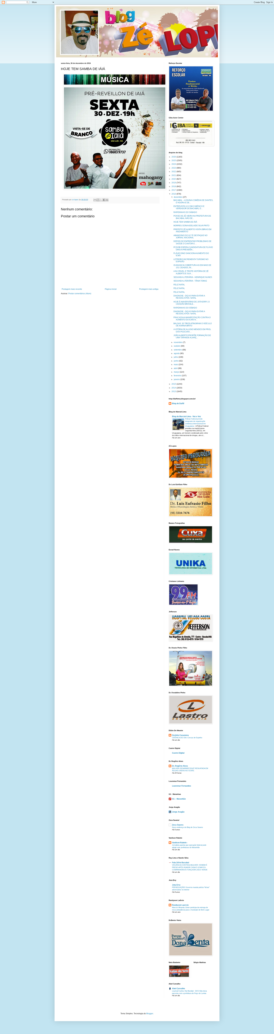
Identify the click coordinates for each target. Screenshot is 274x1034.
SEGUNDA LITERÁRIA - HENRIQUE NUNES (192, 277)
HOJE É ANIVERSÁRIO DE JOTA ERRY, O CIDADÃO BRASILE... (191, 303)
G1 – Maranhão (179, 799)
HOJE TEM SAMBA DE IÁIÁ (185, 222)
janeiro (177, 379)
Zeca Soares (177, 825)
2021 (174, 175)
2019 (174, 183)
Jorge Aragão (178, 812)
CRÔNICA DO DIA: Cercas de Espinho (187, 738)
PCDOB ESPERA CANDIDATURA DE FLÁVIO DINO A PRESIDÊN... (193, 248)
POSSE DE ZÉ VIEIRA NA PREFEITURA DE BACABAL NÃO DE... (192, 217)
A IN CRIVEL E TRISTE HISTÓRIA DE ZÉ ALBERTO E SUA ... (191, 272)
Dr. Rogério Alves (180, 766)
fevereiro (178, 376)
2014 (174, 388)
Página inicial (111, 289)
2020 (174, 179)
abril (176, 368)
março (177, 372)
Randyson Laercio (180, 905)
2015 (174, 384)
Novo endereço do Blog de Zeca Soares (187, 827)
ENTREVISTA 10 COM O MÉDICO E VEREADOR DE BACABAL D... (188, 207)
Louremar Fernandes (181, 786)
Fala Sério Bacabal (180, 862)
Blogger (149, 1013)
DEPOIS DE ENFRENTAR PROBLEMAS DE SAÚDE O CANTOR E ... (192, 242)
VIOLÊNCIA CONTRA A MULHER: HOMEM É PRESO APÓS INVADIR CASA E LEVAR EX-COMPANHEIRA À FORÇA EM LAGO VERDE (189, 867)
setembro (178, 350)
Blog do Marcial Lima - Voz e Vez (186, 416)
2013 (174, 391)
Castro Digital (178, 753)
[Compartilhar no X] (101, 200)
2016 (174, 194)
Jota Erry (176, 885)
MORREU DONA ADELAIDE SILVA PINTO (191, 225)
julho (176, 357)
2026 (174, 157)
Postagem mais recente (72, 289)
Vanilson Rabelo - (180, 843)
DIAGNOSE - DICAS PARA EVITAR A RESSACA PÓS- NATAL (189, 297)
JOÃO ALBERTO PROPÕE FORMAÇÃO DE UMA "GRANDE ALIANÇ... (192, 336)
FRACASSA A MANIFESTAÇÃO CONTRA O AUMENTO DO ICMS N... (192, 318)
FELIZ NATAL (179, 285)
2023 (174, 168)
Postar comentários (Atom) (79, 293)
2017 (174, 190)
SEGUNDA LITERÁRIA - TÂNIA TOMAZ (190, 281)
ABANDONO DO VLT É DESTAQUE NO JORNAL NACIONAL (190, 236)
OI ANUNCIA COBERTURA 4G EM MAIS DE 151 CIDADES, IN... (192, 266)
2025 (174, 160)
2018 (174, 186)
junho (176, 361)
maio (176, 364)
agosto (177, 353)
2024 (174, 164)
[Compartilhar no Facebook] (104, 200)
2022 (174, 171)
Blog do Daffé (178, 403)
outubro (177, 346)
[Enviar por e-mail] (95, 200)
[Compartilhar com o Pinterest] (107, 200)
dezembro (178, 197)
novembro (178, 342)
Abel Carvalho (178, 988)
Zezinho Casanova (180, 735)
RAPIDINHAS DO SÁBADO (185, 212)
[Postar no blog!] (98, 200)
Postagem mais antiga (148, 289)
